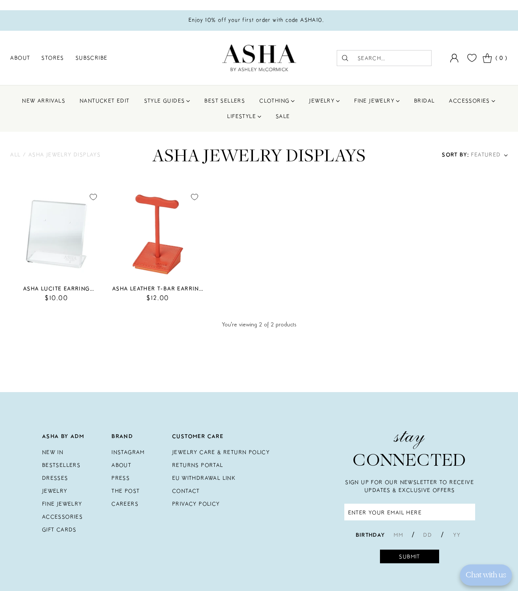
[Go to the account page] (454, 58)
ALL (16, 154)
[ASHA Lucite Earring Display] (56, 234)
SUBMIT (409, 556)
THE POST (125, 491)
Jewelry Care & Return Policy (221, 452)
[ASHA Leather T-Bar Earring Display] (157, 234)
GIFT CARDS (59, 529)
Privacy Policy (196, 504)
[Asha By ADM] (259, 57)
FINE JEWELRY (62, 504)
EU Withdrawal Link (203, 478)
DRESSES (55, 478)
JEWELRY (54, 491)
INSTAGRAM (128, 452)
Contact (186, 491)
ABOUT (121, 465)
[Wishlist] (471, 58)
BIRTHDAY (370, 535)
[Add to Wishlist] (93, 197)
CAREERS (124, 504)
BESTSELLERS (61, 465)
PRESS (120, 478)
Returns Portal (197, 465)
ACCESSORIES (62, 517)
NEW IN (52, 452)
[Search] (345, 58)
